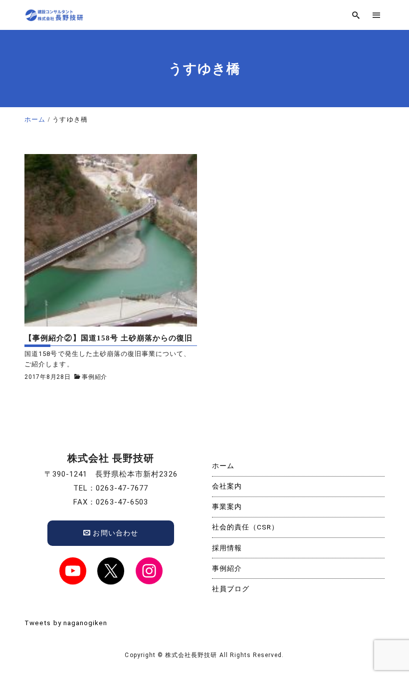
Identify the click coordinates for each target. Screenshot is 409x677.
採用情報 (227, 548)
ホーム (223, 466)
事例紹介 (94, 376)
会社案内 (227, 486)
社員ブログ (230, 589)
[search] (356, 15)
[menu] (376, 15)
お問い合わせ (114, 533)
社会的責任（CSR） (245, 527)
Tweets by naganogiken (65, 623)
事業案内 (227, 506)
